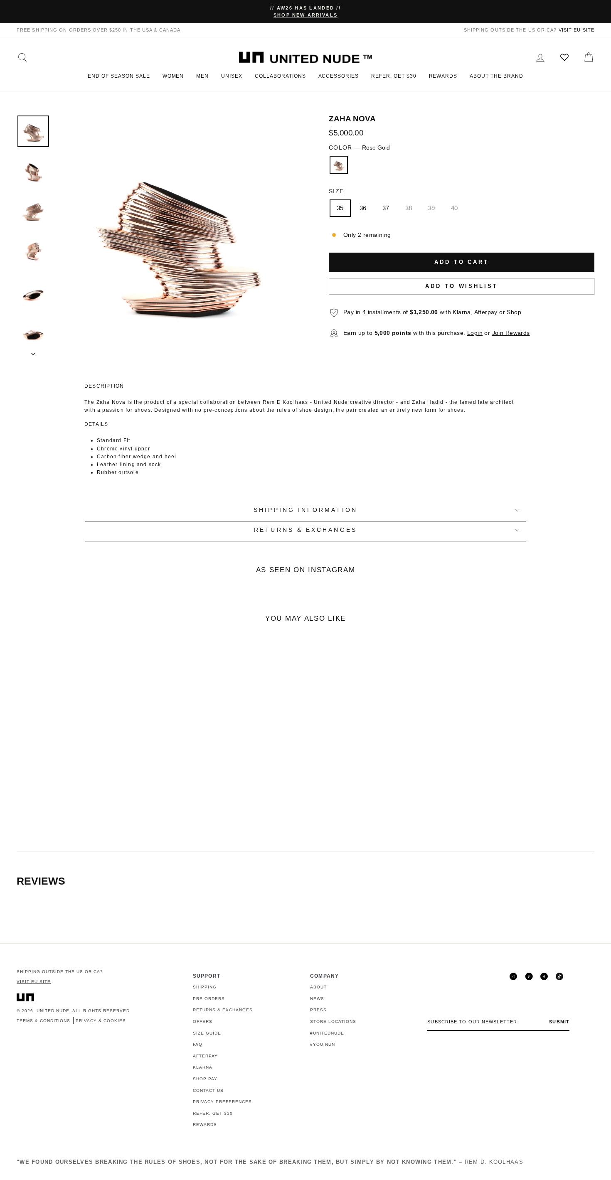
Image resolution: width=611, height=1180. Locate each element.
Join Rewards (511, 333)
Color (359, 148)
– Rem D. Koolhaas (270, 1162)
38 (408, 207)
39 (431, 207)
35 (340, 207)
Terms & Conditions (43, 1020)
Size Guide (207, 1033)
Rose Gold (338, 165)
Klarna (202, 1067)
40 (454, 207)
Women (173, 76)
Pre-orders (209, 998)
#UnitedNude (327, 1033)
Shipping (205, 987)
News (317, 998)
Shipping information (305, 510)
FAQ (197, 1044)
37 (385, 207)
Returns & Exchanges (223, 1010)
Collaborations (280, 76)
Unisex (231, 76)
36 (363, 207)
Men (202, 76)
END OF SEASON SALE (119, 76)
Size (336, 191)
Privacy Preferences (222, 1101)
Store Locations (333, 1021)
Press (318, 1010)
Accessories (338, 76)
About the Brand (496, 76)
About (318, 987)
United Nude (53, 1010)
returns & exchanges (305, 530)
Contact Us (208, 1090)
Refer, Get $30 (393, 76)
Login (475, 333)
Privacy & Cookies (101, 1020)
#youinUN (322, 1044)
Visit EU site (576, 29)
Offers (202, 1021)
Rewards (443, 76)
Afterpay (205, 1056)
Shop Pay (205, 1079)
